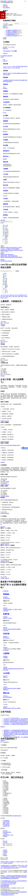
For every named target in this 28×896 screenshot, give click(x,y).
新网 (16, 875)
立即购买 (3, 324)
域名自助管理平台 (7, 832)
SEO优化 (5, 174)
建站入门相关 (6, 823)
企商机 (5, 179)
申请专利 (5, 647)
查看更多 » (3, 726)
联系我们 (5, 215)
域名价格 (23, 73)
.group (14, 67)
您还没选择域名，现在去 (10, 51)
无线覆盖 (7, 878)
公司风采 (5, 209)
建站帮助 (5, 836)
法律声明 (3, 861)
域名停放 (3, 878)
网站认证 (5, 131)
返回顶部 (7, 885)
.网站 (6, 238)
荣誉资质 (5, 204)
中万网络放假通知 (10, 34)
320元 (11, 295)
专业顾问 (10, 629)
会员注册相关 (6, 820)
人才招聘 (17, 861)
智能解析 (3, 250)
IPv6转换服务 (7, 107)
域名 (2, 220)
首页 (4, 59)
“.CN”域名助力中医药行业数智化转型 (15, 724)
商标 (4, 220)
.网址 (25, 66)
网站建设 (5, 88)
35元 (7, 295)
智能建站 (5, 91)
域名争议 (9, 877)
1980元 (15, 296)
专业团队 (18, 708)
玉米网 (25, 875)
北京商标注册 (9, 875)
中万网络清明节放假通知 (11, 32)
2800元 (9, 296)
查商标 (2, 253)
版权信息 (11, 254)
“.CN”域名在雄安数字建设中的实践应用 (15, 722)
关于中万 (5, 195)
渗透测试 (5, 121)
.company (9, 67)
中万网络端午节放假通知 (11, 30)
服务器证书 (6, 150)
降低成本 (10, 688)
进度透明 (18, 629)
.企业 (5, 67)
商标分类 (3, 247)
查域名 (2, 246)
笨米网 (21, 875)
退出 (7, 6)
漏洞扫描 (5, 708)
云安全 (4, 112)
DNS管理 (14, 73)
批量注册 (7, 250)
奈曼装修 (16, 878)
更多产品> (3, 526)
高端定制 (5, 96)
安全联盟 (5, 145)
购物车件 (5, 48)
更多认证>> (6, 156)
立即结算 (5, 53)
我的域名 (5, 73)
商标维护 (3, 257)
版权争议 (20, 257)
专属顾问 (18, 688)
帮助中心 (6, 1)
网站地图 (10, 863)
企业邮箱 (5, 80)
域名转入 (10, 73)
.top (4, 66)
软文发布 (16, 80)
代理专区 (12, 861)
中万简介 (5, 198)
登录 (4, 7)
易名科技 (24, 877)
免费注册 (7, 7)
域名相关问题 (6, 822)
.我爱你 (6, 236)
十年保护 (19, 609)
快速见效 (15, 668)
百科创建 (22, 80)
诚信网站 (5, 134)
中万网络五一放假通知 (11, 31)
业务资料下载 (6, 826)
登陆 (9, 1)
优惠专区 (5, 84)
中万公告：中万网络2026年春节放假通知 (10, 248)
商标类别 (9, 81)
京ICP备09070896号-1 (5, 865)
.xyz (6, 66)
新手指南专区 (6, 824)
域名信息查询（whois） (8, 835)
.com (8, 66)
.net (10, 66)
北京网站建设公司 (18, 877)
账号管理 (5, 830)
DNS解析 (5, 115)
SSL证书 (5, 126)
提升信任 (14, 708)
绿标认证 (15, 247)
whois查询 (7, 74)
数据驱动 (11, 668)
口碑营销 (5, 168)
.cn (11, 66)
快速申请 (5, 627)
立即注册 (5, 608)
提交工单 (5, 841)
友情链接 (5, 863)
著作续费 (11, 257)
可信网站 (5, 139)
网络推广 (5, 159)
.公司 (16, 66)
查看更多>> (5, 37)
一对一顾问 (14, 609)
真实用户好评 (20, 668)
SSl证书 (11, 247)
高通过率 (14, 629)
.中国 (14, 66)
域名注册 (5, 60)
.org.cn (6, 241)
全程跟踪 (10, 609)
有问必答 (19, 815)
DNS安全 (20, 247)
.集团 (22, 66)
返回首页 (5, 4)
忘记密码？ (5, 24)
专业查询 (5, 609)
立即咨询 (3, 342)
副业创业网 (11, 878)
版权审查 (7, 257)
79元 (3, 295)
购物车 (2, 1)
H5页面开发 (6, 102)
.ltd (11, 67)
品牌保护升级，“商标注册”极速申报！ (9, 255)
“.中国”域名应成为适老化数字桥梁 (14, 720)
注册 (11, 1)
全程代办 (5, 629)
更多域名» (18, 67)
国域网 (18, 875)
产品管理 (5, 833)
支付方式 (22, 861)
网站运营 (5, 161)
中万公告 (5, 842)
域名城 (13, 875)
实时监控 (14, 688)
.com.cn (6, 242)
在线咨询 (7, 421)
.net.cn (6, 243)
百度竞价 (5, 190)
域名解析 (18, 73)
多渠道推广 (6, 668)
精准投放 (5, 688)
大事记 (4, 854)
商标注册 (11, 80)
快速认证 (10, 708)
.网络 (19, 66)
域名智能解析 (4, 877)
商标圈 (12, 877)
